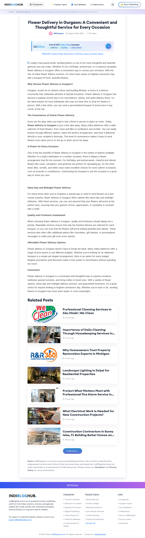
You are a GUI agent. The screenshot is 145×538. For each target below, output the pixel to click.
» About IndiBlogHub (126, 515)
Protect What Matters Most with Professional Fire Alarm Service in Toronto (87, 394)
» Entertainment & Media (71, 524)
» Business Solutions (93, 507)
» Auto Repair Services (94, 511)
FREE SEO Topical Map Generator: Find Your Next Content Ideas (72, 54)
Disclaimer (100, 467)
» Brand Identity (92, 499)
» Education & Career (72, 503)
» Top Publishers (125, 507)
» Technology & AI (71, 515)
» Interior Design (92, 503)
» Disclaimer (123, 523)
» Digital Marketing (71, 511)
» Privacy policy (124, 519)
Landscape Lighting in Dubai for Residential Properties (86, 372)
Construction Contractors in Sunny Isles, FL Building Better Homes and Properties (88, 435)
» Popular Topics (125, 503)
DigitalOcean (100, 534)
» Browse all (90, 523)
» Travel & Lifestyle (71, 499)
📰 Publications (97, 4)
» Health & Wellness (71, 519)
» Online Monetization (94, 519)
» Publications (124, 511)
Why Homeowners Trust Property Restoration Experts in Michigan (86, 352)
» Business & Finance (72, 507)
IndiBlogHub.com (58, 534)
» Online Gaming (92, 515)
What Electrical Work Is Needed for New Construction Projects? (88, 413)
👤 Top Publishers (78, 4)
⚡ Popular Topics (59, 4)
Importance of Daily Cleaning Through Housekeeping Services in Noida (88, 333)
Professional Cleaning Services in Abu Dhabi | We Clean (87, 311)
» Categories (123, 499)
